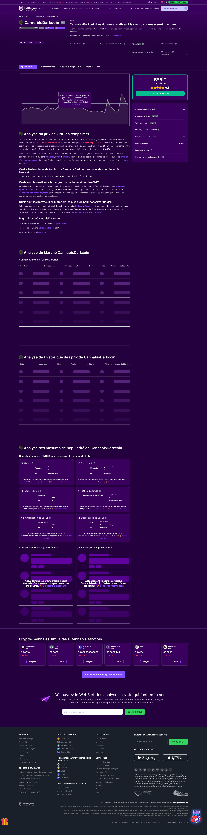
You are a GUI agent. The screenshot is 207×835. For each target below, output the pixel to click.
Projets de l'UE (101, 772)
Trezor (24, 163)
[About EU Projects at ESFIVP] (143, 792)
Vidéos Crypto (24, 755)
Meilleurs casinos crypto (28, 782)
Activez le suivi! (116, 35)
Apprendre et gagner (26, 739)
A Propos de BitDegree (104, 762)
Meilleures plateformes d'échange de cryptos (35, 772)
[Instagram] (162, 770)
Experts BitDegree (102, 765)
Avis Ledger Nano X (64, 791)
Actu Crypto (23, 752)
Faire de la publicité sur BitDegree (108, 779)
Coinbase (49, 157)
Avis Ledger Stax (63, 788)
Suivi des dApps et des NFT (29, 792)
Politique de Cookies (159, 822)
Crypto (26, 16)
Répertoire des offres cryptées (33, 193)
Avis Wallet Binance (64, 794)
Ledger (125, 160)
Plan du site (116, 822)
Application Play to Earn (27, 762)
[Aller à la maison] (21, 16)
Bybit (57, 157)
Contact (98, 792)
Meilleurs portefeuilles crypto (29, 779)
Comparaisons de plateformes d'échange (34, 775)
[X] (136, 770)
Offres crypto (24, 759)
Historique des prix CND (70, 67)
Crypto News (60, 223)
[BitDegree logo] (26, 803)
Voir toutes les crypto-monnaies (103, 674)
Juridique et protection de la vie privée (136, 822)
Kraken (66, 157)
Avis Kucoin (100, 752)
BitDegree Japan (102, 785)
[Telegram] (140, 770)
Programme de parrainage (105, 775)
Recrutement (100, 789)
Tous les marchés (47, 67)
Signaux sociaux (93, 67)
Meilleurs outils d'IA (26, 785)
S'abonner (178, 742)
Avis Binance (100, 749)
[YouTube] (144, 770)
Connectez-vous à (178, 2)
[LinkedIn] (153, 770)
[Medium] (157, 770)
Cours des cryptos (25, 789)
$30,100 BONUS (158, 93)
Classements (37, 16)
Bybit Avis (99, 742)
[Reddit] (166, 770)
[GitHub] (170, 770)
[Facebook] (149, 770)
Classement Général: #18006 (29, 28)
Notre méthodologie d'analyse (107, 769)
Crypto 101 (23, 742)
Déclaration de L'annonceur (178, 822)
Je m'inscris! (135, 712)
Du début (41, 232)
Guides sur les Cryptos (27, 749)
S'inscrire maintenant (58, 482)
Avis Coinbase (101, 739)
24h (139, 44)
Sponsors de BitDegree (104, 782)
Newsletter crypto (25, 745)
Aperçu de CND (28, 67)
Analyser (32, 662)
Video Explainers (47, 228)
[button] (124, 2)
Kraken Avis (100, 745)
